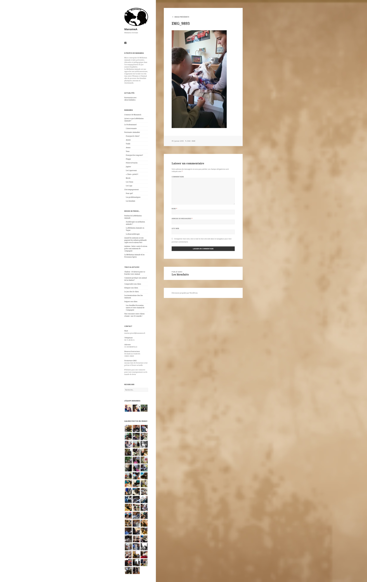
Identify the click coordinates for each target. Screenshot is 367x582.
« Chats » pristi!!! (132, 174)
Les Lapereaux (131, 170)
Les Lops (129, 186)
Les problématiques (133, 197)
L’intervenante (131, 128)
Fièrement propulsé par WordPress (185, 293)
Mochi (128, 178)
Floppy (128, 159)
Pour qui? (129, 193)
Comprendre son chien (132, 284)
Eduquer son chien (131, 288)
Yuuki (128, 144)
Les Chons (129, 182)
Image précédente (181, 17)
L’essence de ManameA (132, 115)
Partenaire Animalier (132, 132)
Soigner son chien (130, 301)
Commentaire (178, 177)
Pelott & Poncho (132, 163)
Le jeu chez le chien (131, 292)
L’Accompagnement (131, 189)
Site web (175, 228)
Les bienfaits (130, 201)
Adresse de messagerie (182, 218)
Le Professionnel (130, 125)
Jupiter (128, 167)
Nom (174, 209)
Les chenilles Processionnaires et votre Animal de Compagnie (135, 307)
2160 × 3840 (191, 141)
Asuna (128, 147)
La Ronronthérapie (133, 234)
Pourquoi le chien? (133, 136)
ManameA (130, 29)
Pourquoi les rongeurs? (134, 155)
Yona (127, 151)
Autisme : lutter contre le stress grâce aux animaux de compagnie (135, 248)
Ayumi (128, 140)
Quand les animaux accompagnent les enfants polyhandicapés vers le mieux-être (135, 240)
